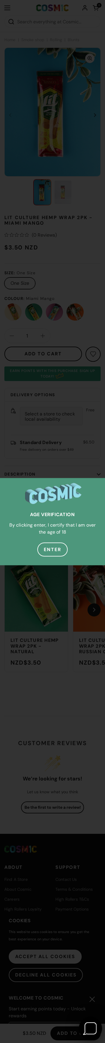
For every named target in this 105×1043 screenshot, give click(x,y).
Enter (52, 549)
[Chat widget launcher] (90, 1028)
